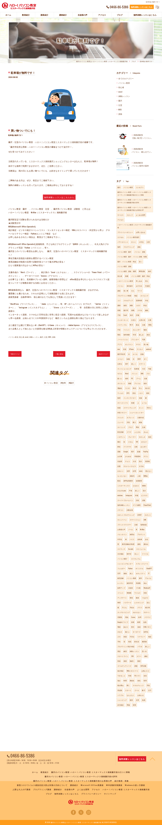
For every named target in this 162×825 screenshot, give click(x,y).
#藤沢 (71, 382)
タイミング (121, 427)
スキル (130, 442)
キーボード (136, 632)
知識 (143, 700)
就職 (132, 310)
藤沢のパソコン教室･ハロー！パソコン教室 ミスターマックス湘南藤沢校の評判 (134, 201)
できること (121, 676)
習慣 (134, 705)
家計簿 (147, 607)
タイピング (144, 296)
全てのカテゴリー (126, 78)
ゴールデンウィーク (124, 666)
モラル (119, 373)
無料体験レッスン (123, 505)
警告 (118, 335)
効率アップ (121, 588)
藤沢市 (126, 310)
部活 (134, 393)
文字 (149, 690)
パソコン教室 (13, 337)
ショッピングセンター (125, 564)
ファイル (145, 554)
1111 (137, 442)
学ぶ (140, 388)
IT (148, 573)
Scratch (130, 549)
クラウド (147, 617)
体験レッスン (34, 337)
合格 (135, 447)
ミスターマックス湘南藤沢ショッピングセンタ (50, 161)
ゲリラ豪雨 (137, 505)
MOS (49, 337)
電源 (118, 627)
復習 (131, 700)
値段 (125, 305)
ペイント (127, 330)
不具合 (132, 637)
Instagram (129, 495)
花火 (144, 490)
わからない (137, 612)
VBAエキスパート (132, 671)
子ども (124, 607)
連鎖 (125, 661)
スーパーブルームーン (125, 500)
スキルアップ (128, 300)
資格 (53, 337)
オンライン (129, 344)
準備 (128, 705)
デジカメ (140, 349)
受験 (118, 451)
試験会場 (130, 510)
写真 (143, 339)
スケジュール (141, 549)
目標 (132, 622)
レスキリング (139, 602)
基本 (147, 393)
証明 (134, 471)
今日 (143, 369)
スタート (128, 690)
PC (132, 378)
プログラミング (129, 247)
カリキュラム (135, 559)
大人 (132, 291)
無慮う (132, 661)
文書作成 (140, 417)
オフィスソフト (122, 403)
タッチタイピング (123, 612)
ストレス (120, 417)
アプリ (119, 344)
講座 (118, 291)
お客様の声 (121, 529)
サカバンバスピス (130, 466)
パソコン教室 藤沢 (133, 237)
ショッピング (122, 700)
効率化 (146, 632)
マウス (138, 344)
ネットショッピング (124, 369)
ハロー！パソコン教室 (125, 281)
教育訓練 (120, 578)
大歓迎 (130, 588)
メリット (134, 373)
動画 (137, 598)
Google (126, 451)
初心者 (21, 337)
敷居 (118, 398)
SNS (142, 373)
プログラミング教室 (124, 296)
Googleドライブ (122, 622)
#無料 (63, 382)
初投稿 (147, 461)
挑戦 (138, 544)
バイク (132, 539)
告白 (140, 461)
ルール (135, 354)
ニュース (120, 422)
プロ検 (138, 588)
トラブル (120, 695)
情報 (118, 310)
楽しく (133, 364)
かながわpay (121, 490)
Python (130, 568)
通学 (140, 578)
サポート (147, 612)
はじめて (143, 447)
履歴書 (144, 641)
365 (132, 656)
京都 (135, 525)
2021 (139, 359)
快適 (118, 408)
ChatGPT (149, 568)
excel (26, 337)
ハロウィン (121, 437)
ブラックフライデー (124, 525)
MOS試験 (142, 271)
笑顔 (149, 437)
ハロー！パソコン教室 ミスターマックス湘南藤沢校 (134, 226)
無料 (118, 247)
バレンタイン (122, 534)
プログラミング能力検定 (125, 646)
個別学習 (130, 583)
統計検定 (120, 671)
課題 (135, 666)
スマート (142, 364)
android (148, 349)
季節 (137, 427)
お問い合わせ (140, 232)
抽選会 (132, 534)
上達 (138, 476)
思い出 (144, 651)
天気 (128, 422)
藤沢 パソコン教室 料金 (126, 261)
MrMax (146, 476)
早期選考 (137, 456)
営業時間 (139, 300)
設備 (142, 354)
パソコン (120, 286)
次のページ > (103, 354)
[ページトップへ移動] (152, 758)
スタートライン (122, 656)
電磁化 (119, 388)
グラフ (139, 607)
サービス (120, 215)
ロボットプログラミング (125, 515)
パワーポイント (122, 242)
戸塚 (130, 490)
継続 (145, 656)
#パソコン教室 (51, 382)
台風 (143, 325)
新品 (137, 325)
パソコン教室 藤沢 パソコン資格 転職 (132, 257)
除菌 (126, 276)
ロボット (148, 515)
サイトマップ (110, 793)
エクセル (120, 237)
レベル (144, 403)
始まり (126, 627)
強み (118, 680)
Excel (125, 315)
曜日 (118, 442)
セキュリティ (140, 573)
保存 (145, 383)
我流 (129, 641)
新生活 (136, 641)
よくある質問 (140, 215)
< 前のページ (15, 354)
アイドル (137, 383)
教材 (138, 661)
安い (140, 261)
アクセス (120, 220)
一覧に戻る (59, 354)
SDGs (150, 325)
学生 (146, 300)
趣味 (146, 310)
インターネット (122, 320)
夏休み (146, 544)
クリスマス (127, 447)
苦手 (118, 573)
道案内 (132, 476)
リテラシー (141, 637)
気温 (118, 661)
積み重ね (120, 685)
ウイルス (137, 593)
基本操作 (130, 286)
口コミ (133, 242)
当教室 (11, 161)
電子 (132, 451)
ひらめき (128, 456)
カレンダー (136, 330)
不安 (118, 330)
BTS (128, 393)
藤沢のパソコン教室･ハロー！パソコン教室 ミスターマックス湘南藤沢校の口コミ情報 (134, 193)
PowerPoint (147, 505)
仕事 (149, 320)
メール (130, 529)
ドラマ (129, 432)
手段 (148, 685)
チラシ (146, 456)
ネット (141, 408)
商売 (134, 388)
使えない (148, 471)
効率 (139, 617)
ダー (145, 359)
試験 (143, 500)
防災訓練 (120, 432)
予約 (118, 641)
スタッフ (130, 215)
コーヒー (120, 359)
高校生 (132, 680)
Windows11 (147, 588)
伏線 (140, 398)
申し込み (139, 281)
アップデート (122, 598)
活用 (128, 471)
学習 (134, 335)
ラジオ (127, 388)
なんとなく (130, 695)
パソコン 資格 (139, 252)
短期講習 (139, 481)
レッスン (120, 583)
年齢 (149, 369)
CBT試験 (143, 666)
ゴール (136, 690)
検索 (132, 403)
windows (120, 495)
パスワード (127, 602)
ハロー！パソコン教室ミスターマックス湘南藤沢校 (58, 142)
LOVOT (139, 515)
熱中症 (129, 554)
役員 (144, 622)
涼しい (136, 554)
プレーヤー (132, 437)
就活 (148, 335)
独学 (149, 271)
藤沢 (41, 337)
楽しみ (141, 335)
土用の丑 (142, 320)
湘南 (125, 573)
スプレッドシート (142, 564)
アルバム (148, 578)
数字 (143, 690)
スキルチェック (138, 685)
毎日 (131, 315)
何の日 (147, 388)
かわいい (120, 471)
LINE (145, 520)
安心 (148, 602)
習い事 (126, 291)
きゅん (146, 432)
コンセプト (140, 187)
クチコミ (120, 510)
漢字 (126, 364)
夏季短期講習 (128, 481)
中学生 (119, 539)
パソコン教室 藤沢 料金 (140, 276)
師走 (118, 447)
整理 (118, 602)
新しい (147, 646)
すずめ (141, 466)
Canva (133, 617)
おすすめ (139, 286)
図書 (138, 451)
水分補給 (120, 554)
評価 (137, 315)
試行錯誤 (120, 705)
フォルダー (121, 568)
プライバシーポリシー (125, 232)
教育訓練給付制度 (128, 544)
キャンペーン (122, 520)
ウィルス (120, 393)
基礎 (129, 383)
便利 (126, 378)
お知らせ (140, 695)
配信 (118, 481)
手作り (149, 408)
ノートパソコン (122, 339)
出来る (119, 364)
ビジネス (144, 495)
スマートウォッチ (130, 408)
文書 (145, 378)
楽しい (137, 490)
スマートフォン (135, 520)
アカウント (141, 534)
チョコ (127, 461)
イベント (120, 593)
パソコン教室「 (122, 559)
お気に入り (145, 671)
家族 (140, 422)
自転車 (139, 539)
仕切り (133, 320)
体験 (131, 305)
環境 (131, 598)
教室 (35, 180)
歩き (146, 539)
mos (118, 349)
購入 (134, 422)
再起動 (119, 690)
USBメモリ (147, 627)
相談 (149, 637)
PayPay (145, 451)
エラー (139, 656)
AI (136, 529)
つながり (145, 598)
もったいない (122, 476)
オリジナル (139, 568)
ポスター (144, 442)
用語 (118, 651)
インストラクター (130, 398)
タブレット (130, 417)
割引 (132, 627)
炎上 (131, 573)
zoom (140, 471)
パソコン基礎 (131, 578)
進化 (138, 680)
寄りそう (137, 676)
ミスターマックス (123, 486)
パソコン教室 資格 (124, 266)
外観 (136, 495)
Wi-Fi (131, 325)
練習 (125, 651)
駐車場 (136, 369)
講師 (118, 305)
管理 (145, 680)
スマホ (139, 310)
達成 (138, 627)
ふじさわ (137, 432)
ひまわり (136, 486)
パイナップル (122, 325)
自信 (145, 676)
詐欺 (137, 500)
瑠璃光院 (143, 525)
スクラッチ (121, 549)
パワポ (139, 646)
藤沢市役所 (121, 354)
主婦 (143, 427)
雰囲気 (119, 617)
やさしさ (142, 437)
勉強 (145, 330)
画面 (125, 637)
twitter (144, 486)
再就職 (138, 583)
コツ (118, 300)
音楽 (124, 349)
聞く (128, 685)
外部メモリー (122, 412)
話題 (118, 466)
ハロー (141, 393)
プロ (147, 373)
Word (126, 373)
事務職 (129, 593)
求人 (146, 281)
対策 (145, 593)
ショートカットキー (137, 412)
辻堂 (45, 337)
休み (145, 583)
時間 (125, 680)
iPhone (131, 349)
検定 (135, 296)
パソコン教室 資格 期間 (126, 271)
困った (119, 378)
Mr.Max (142, 529)
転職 (128, 359)
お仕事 (119, 456)
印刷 (129, 676)
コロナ (138, 305)
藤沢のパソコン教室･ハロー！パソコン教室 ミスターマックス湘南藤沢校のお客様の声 (134, 208)
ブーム (138, 378)
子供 (118, 315)
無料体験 (127, 335)
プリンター (135, 339)
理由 (126, 617)
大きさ (119, 632)
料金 (145, 305)
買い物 (146, 344)
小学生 (141, 242)
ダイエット (121, 383)
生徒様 (119, 461)
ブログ (130, 427)
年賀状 (147, 286)
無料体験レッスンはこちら (142, 7)
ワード (139, 291)
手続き (132, 607)
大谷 (134, 461)
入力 (118, 637)
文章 (137, 700)
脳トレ (127, 632)
